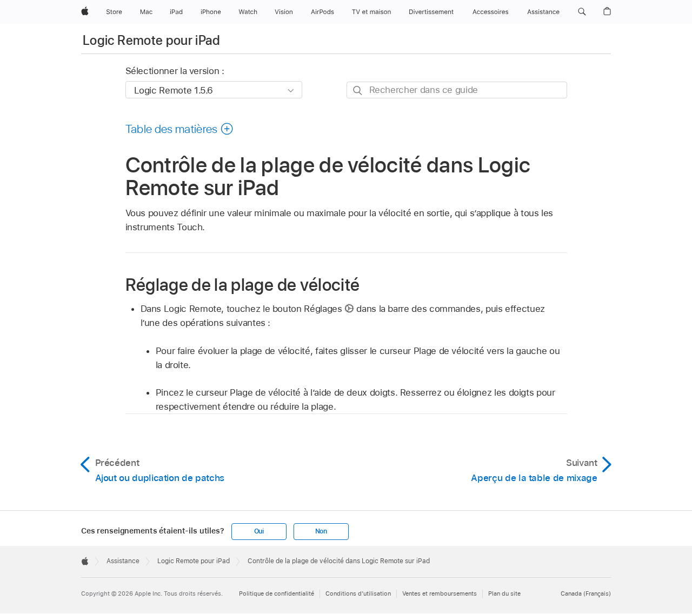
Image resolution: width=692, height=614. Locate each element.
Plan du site (504, 593)
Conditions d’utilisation (358, 593)
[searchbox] (457, 90)
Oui (259, 531)
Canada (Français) (586, 593)
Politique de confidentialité (276, 593)
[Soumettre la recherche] (358, 90)
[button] (582, 12)
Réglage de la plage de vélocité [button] (242, 285)
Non (321, 531)
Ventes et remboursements (439, 593)
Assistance (123, 561)
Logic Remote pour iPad (151, 40)
